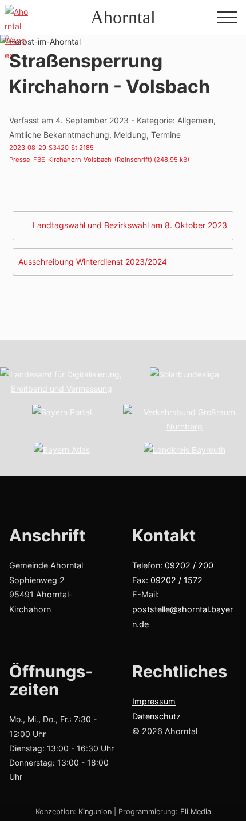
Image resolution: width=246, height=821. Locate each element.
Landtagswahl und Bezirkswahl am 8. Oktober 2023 (130, 225)
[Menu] (227, 18)
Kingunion (95, 811)
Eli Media (195, 811)
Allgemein (195, 120)
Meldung (130, 135)
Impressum (154, 701)
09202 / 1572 (176, 580)
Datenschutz (156, 716)
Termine (166, 135)
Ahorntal (123, 17)
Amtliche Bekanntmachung (59, 135)
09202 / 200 (189, 565)
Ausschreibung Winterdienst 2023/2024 (92, 261)
